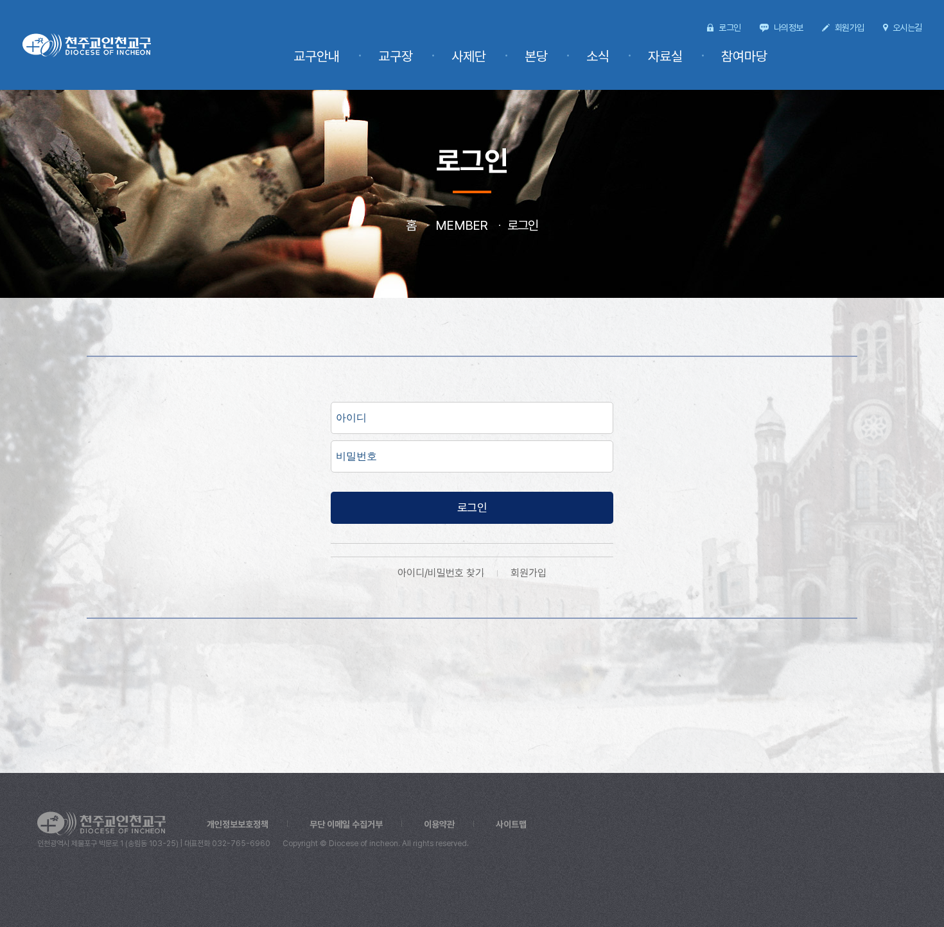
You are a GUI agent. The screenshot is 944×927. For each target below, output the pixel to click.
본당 (536, 56)
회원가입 (849, 27)
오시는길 (907, 27)
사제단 (468, 56)
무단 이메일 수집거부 (346, 824)
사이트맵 (511, 824)
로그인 (729, 27)
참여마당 (744, 56)
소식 (597, 56)
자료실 (665, 56)
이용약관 (439, 824)
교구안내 (316, 56)
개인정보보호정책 (237, 824)
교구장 (395, 56)
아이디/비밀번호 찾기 (441, 573)
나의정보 (788, 27)
